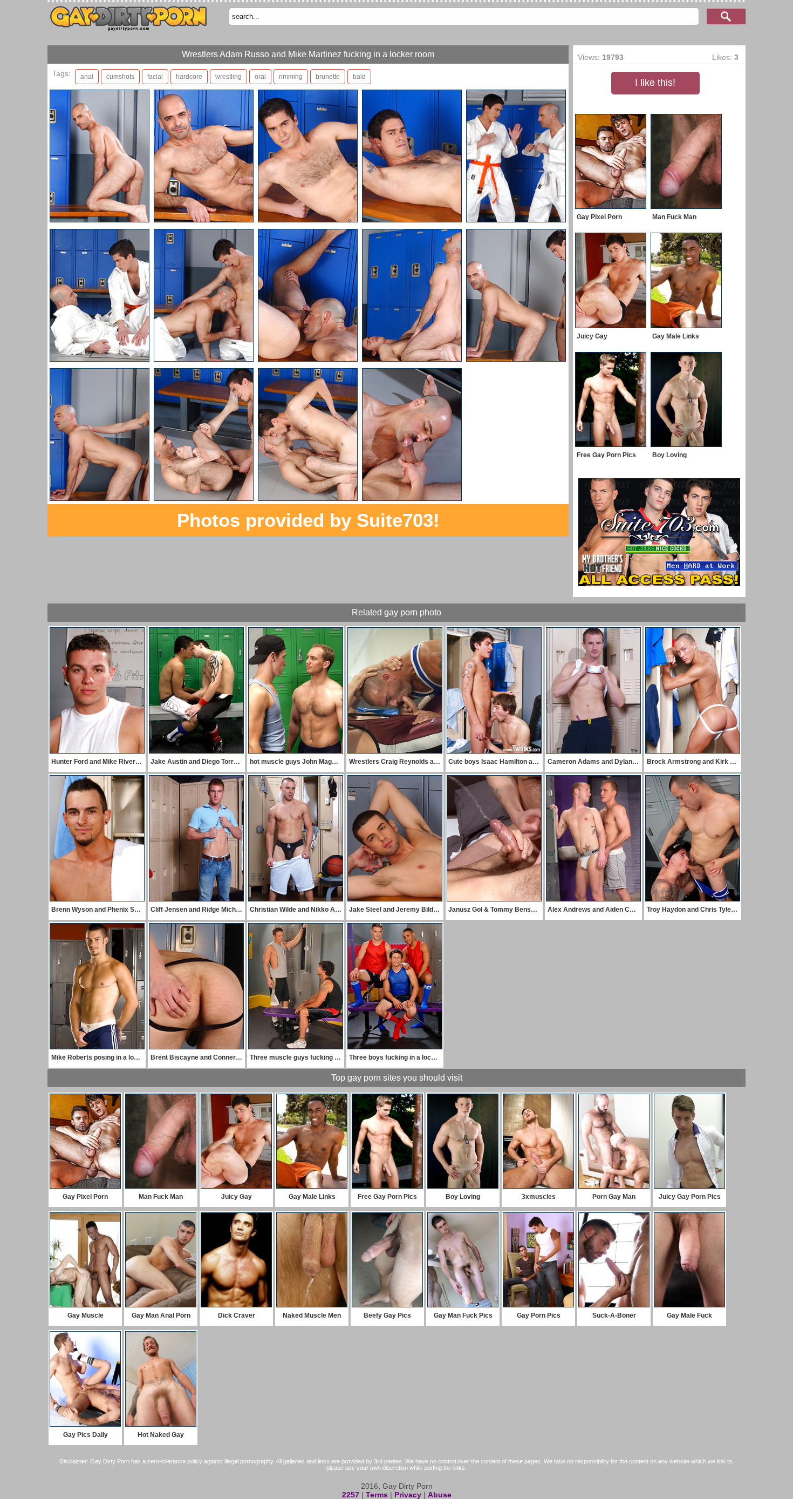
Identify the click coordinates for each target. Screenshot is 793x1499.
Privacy (407, 1494)
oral (260, 76)
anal (86, 76)
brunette (328, 76)
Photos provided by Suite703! (308, 520)
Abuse (440, 1494)
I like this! (655, 82)
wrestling (228, 76)
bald (359, 76)
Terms (377, 1494)
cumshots (120, 76)
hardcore (189, 76)
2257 (350, 1494)
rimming (291, 76)
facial (155, 76)
